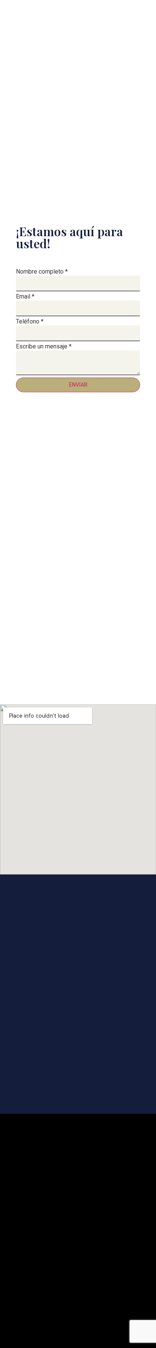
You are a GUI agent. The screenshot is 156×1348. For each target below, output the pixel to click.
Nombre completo (42, 272)
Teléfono (30, 322)
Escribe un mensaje (44, 347)
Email (25, 297)
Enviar (78, 385)
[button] (78, 40)
